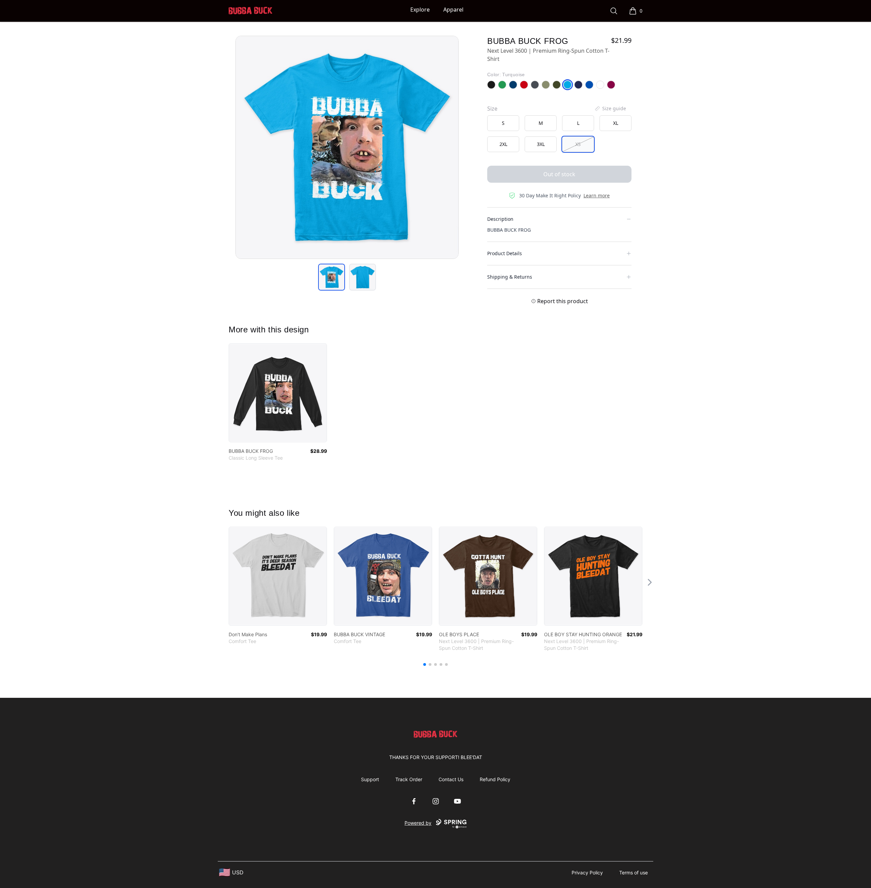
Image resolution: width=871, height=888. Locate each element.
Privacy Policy (587, 872)
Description (500, 219)
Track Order (408, 779)
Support (370, 779)
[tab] (331, 277)
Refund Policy (495, 779)
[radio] (503, 123)
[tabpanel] (347, 147)
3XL (541, 144)
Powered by (418, 823)
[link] (278, 393)
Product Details (504, 253)
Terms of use (633, 872)
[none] (610, 108)
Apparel (453, 9)
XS (578, 144)
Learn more (597, 195)
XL (615, 123)
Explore (420, 9)
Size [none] (492, 108)
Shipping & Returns (509, 277)
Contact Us (451, 779)
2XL (503, 144)
